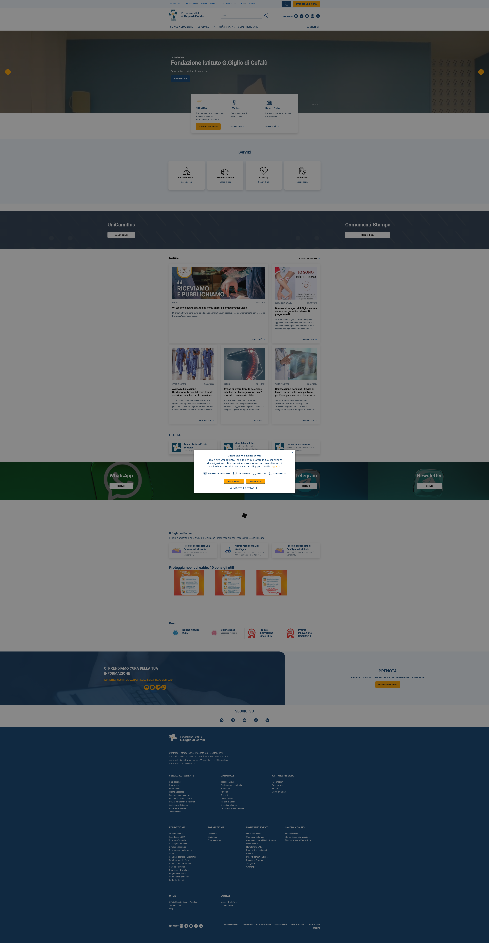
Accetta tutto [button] (234, 481)
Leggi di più (275, 467)
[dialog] (244, 471)
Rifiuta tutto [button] (255, 481)
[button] (244, 488)
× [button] (293, 452)
